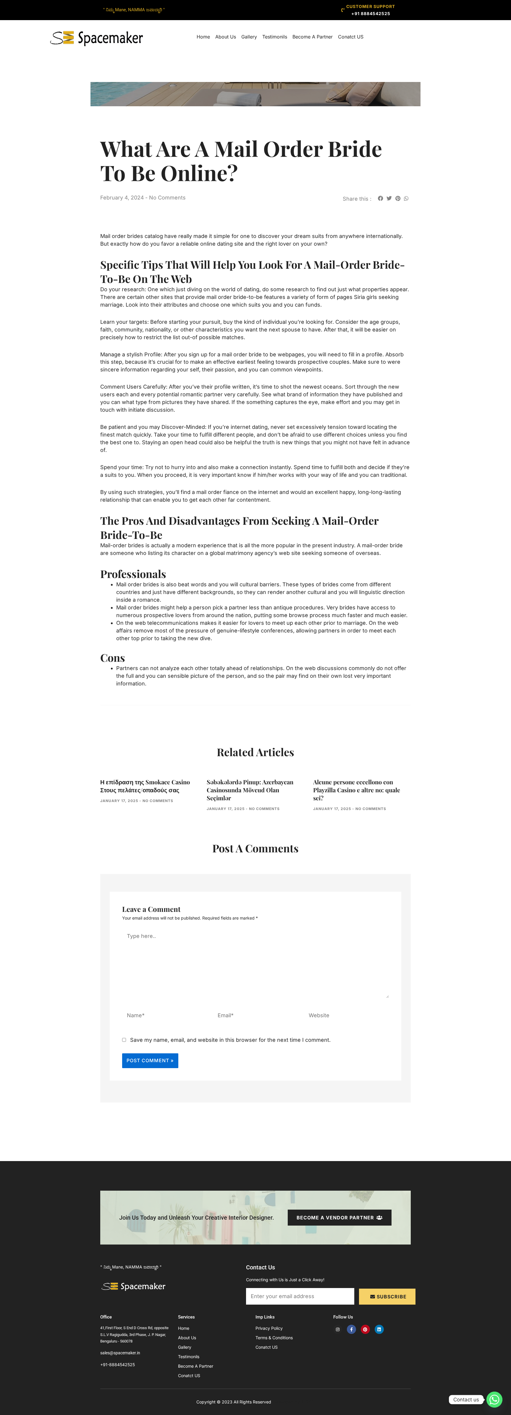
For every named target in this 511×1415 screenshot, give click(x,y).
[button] (380, 198)
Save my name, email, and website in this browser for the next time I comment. (230, 1040)
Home (203, 37)
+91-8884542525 (117, 1364)
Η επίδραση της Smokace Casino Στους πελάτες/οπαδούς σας (145, 786)
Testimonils (274, 37)
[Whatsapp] (494, 1400)
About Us (225, 37)
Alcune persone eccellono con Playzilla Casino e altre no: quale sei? (356, 790)
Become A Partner (312, 37)
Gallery (249, 37)
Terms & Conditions (274, 1337)
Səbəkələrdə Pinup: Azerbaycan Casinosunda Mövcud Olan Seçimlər (250, 790)
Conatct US (350, 37)
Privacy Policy (269, 1328)
